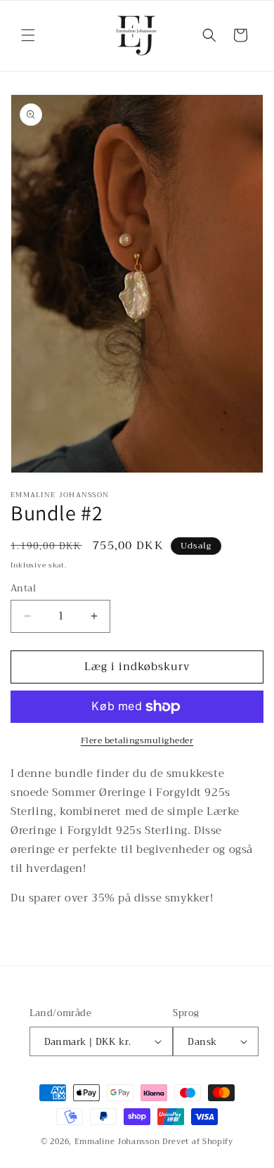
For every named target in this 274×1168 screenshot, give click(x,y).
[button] (28, 35)
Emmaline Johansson (117, 1141)
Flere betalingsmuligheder (137, 740)
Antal (23, 589)
